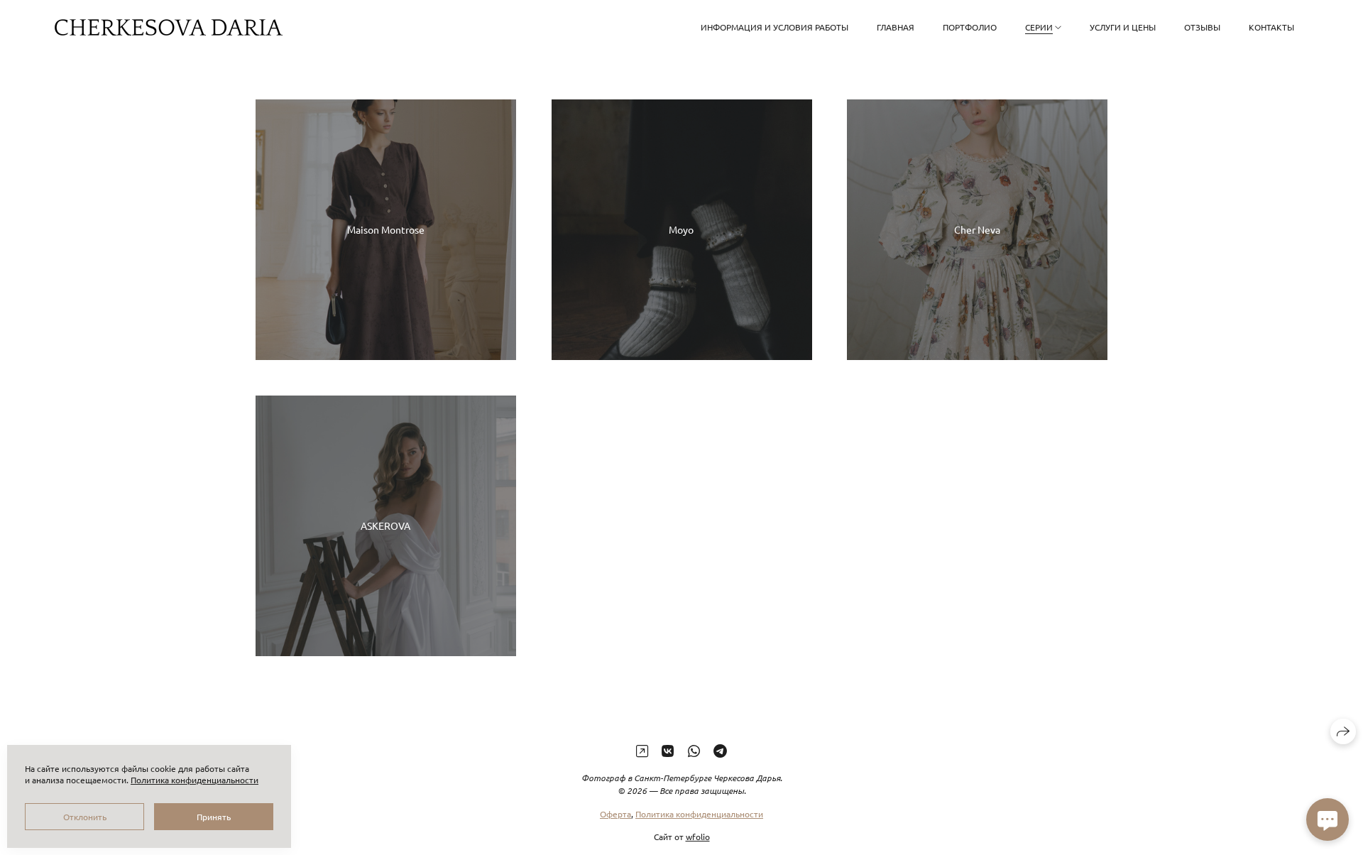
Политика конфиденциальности (699, 813)
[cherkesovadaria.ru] (169, 27)
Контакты (1271, 27)
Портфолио (970, 27)
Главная (895, 27)
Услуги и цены (1123, 27)
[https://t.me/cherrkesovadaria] (720, 750)
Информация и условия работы (774, 27)
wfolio (698, 836)
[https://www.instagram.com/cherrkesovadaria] (642, 750)
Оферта (615, 813)
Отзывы (1202, 27)
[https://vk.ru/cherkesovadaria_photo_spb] (668, 750)
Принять (214, 816)
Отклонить (84, 816)
